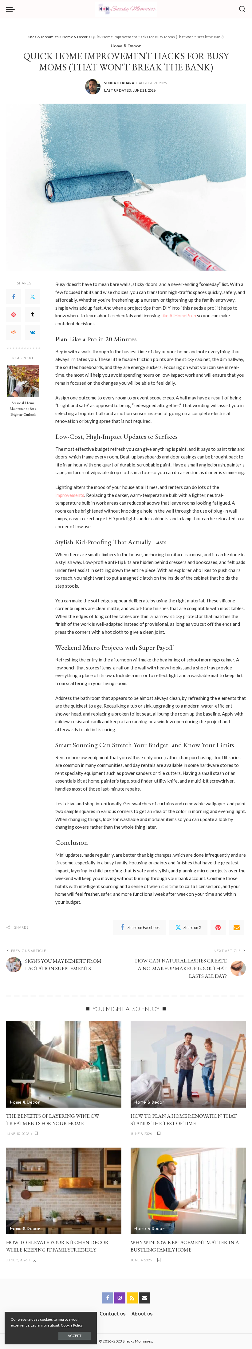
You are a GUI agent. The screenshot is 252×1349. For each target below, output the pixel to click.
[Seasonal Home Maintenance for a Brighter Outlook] (23, 381)
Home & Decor (126, 46)
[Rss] (132, 1297)
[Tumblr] (32, 314)
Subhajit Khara (119, 83)
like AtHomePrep (178, 315)
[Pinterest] (13, 314)
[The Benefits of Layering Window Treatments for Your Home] (63, 1064)
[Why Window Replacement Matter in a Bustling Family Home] (188, 1191)
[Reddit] (13, 332)
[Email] (236, 927)
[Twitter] (32, 296)
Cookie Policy (72, 1325)
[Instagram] (119, 1297)
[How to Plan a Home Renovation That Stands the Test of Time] (188, 1064)
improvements (69, 495)
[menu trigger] (12, 9)
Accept (74, 1335)
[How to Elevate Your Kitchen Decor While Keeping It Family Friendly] (63, 1191)
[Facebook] (13, 296)
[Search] (242, 9)
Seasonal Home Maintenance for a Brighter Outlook (23, 408)
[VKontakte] (32, 332)
